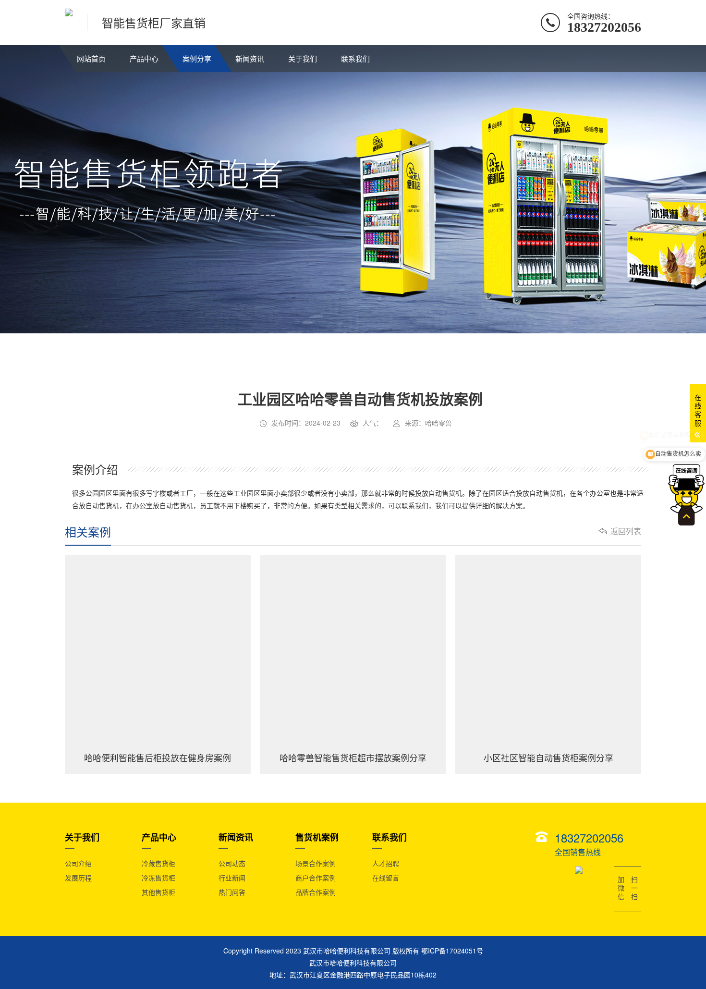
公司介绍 (78, 863)
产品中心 (144, 58)
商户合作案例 (315, 877)
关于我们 (302, 58)
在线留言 (385, 877)
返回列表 (625, 531)
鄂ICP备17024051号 (452, 950)
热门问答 (232, 892)
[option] (286, 447)
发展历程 (78, 877)
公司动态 (232, 863)
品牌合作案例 (315, 892)
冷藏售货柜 (158, 863)
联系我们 (355, 58)
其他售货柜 (158, 892)
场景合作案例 (315, 863)
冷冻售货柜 (158, 877)
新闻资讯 (249, 58)
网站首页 (91, 58)
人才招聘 (385, 863)
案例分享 (197, 58)
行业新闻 (232, 877)
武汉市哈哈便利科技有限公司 (353, 962)
